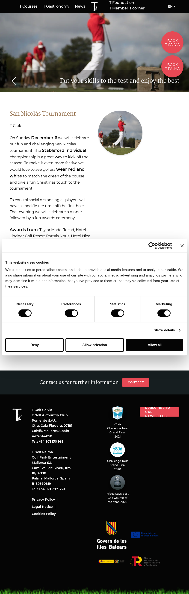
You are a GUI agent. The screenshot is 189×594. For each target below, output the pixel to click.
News (80, 6)
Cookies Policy (44, 514)
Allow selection (94, 345)
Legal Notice (42, 507)
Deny (34, 345)
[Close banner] (182, 245)
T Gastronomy (56, 6)
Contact (136, 382)
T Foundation (121, 3)
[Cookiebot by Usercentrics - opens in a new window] (152, 245)
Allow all (155, 345)
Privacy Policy (43, 499)
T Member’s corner (127, 8)
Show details (164, 330)
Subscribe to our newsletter (157, 412)
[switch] (71, 313)
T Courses (28, 6)
